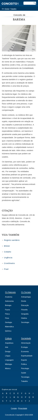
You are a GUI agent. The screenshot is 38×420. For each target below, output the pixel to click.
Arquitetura (9, 343)
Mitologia (8, 364)
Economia (25, 351)
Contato (14, 408)
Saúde (23, 373)
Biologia (8, 305)
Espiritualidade (26, 356)
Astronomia (9, 301)
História (24, 318)
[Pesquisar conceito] (34, 3)
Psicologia (25, 368)
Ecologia (24, 347)
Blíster (7, 246)
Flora (7, 318)
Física (7, 314)
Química (8, 331)
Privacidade (22, 408)
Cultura (8, 338)
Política (24, 364)
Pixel (6, 269)
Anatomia (8, 297)
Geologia (8, 322)
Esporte (24, 360)
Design (7, 351)
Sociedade (26, 338)
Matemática (9, 327)
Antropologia (26, 297)
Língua (7, 356)
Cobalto (7, 252)
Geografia (24, 314)
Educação (25, 305)
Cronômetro (9, 263)
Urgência (8, 258)
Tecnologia (25, 377)
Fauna (7, 310)
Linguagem (9, 360)
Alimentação (26, 343)
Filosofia (24, 310)
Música (7, 368)
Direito (7, 9)
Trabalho (13, 9)
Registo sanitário (12, 240)
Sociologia (25, 322)
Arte (6, 347)
